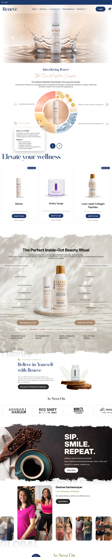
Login (100, 9)
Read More (62, 501)
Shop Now (71, 470)
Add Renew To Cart (28, 323)
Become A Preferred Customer (33, 387)
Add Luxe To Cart (85, 323)
